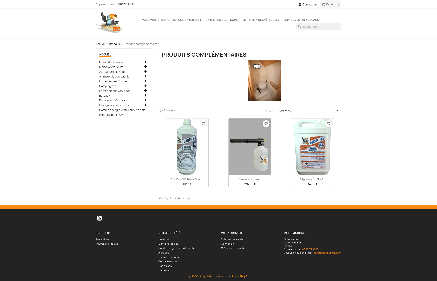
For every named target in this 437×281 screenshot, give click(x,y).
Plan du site (165, 266)
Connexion (227, 243)
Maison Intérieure (155, 20)
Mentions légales (168, 243)
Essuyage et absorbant (114, 105)
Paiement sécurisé (169, 257)
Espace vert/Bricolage (301, 20)
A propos (163, 252)
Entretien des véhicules (261, 20)
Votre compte (232, 233)
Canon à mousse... (250, 179)
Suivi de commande (232, 239)
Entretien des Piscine (222, 20)
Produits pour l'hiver (112, 115)
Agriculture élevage (112, 72)
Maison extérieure (187, 20)
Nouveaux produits (107, 243)
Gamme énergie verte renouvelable (122, 110)
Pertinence (309, 111)
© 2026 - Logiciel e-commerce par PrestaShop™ (218, 276)
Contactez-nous (168, 261)
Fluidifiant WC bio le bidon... (187, 179)
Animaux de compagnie (114, 76)
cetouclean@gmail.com (327, 252)
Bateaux (104, 95)
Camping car (107, 86)
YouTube (99, 218)
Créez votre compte (233, 248)
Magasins (164, 270)
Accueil (105, 54)
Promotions (102, 239)
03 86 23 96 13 (125, 4)
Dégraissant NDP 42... (312, 179)
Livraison (163, 239)
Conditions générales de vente (176, 248)
